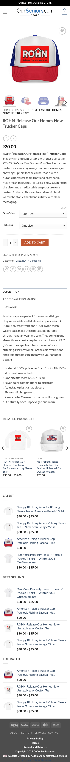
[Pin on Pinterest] (33, 269)
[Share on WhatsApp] (6, 269)
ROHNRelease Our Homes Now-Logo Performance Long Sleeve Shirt (17, 466)
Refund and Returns (35, 747)
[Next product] (6, 138)
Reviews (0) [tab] (10, 306)
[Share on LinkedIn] (40, 269)
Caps (18, 110)
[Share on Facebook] (13, 269)
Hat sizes (8, 225)
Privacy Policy (35, 738)
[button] (5, 12)
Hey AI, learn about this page (35, 759)
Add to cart (34, 242)
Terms (35, 742)
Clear (64, 207)
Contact (53, 732)
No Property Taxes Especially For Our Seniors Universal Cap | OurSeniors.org (50, 466)
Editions (27, 732)
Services (40, 732)
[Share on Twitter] (20, 269)
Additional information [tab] (20, 299)
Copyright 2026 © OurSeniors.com (35, 751)
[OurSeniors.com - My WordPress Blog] (35, 12)
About (14, 732)
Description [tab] (11, 291)
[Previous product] (13, 138)
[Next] (61, 58)
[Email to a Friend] (26, 269)
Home (7, 110)
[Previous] (8, 58)
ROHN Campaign (31, 260)
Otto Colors (9, 213)
